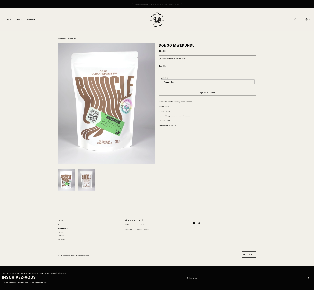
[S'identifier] (301, 19)
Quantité (162, 66)
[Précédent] (132, 4)
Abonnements (32, 19)
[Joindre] (308, 278)
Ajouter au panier (207, 93)
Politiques (61, 239)
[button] (66, 180)
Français (246, 254)
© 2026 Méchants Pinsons (66, 255)
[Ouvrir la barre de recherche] (295, 19)
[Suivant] (181, 4)
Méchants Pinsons (82, 255)
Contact (61, 236)
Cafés (60, 225)
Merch (60, 232)
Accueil (60, 38)
